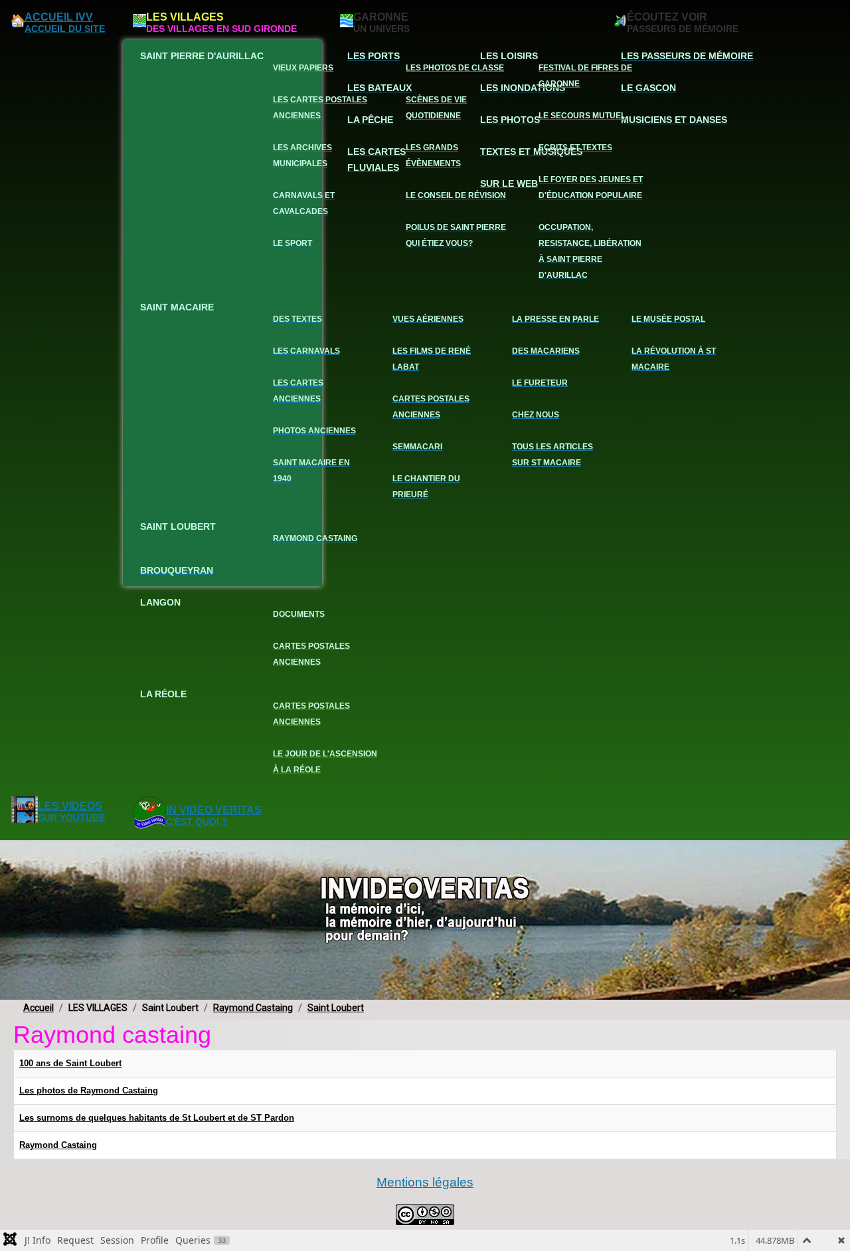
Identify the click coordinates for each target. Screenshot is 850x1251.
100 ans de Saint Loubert (70, 1063)
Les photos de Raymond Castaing (88, 1090)
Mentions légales (425, 1182)
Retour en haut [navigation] (804, 1194)
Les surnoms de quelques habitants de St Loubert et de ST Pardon (156, 1118)
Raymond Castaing (58, 1145)
